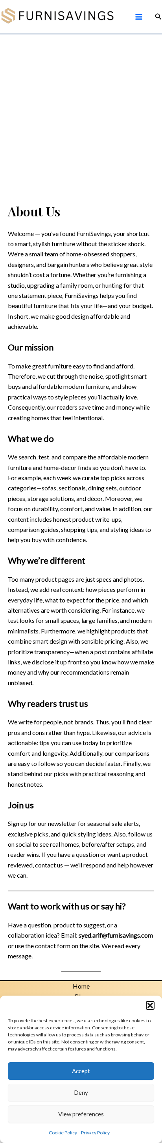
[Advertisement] (81, 119)
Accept (81, 1070)
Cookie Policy (63, 1133)
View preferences (81, 1114)
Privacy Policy (95, 1133)
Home (81, 986)
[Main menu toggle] (138, 16)
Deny (81, 1092)
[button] (150, 1005)
